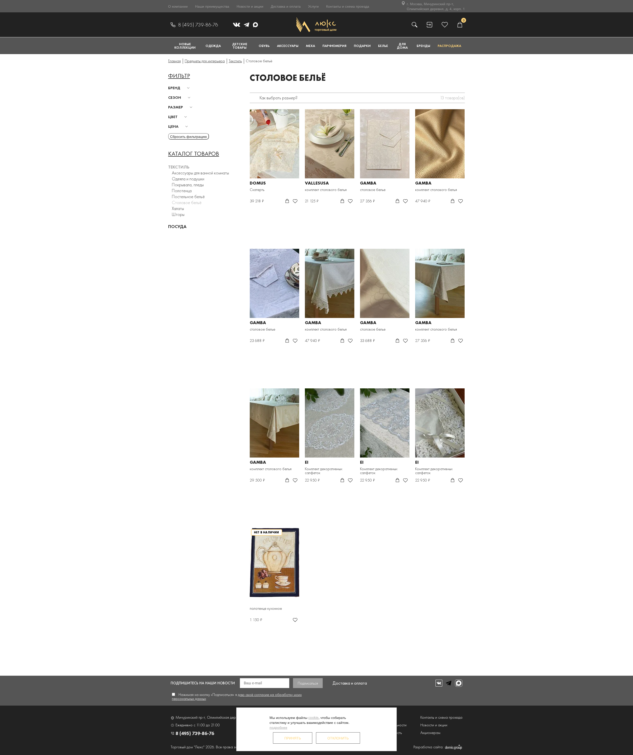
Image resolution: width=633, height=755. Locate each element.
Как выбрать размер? (278, 98)
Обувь (264, 45)
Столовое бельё (187, 202)
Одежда (213, 45)
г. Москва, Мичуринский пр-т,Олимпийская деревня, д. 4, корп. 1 (436, 6)
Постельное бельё (188, 196)
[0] (459, 24)
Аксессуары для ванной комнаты (200, 173)
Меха (310, 45)
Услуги (313, 6)
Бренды (423, 45)
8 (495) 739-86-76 (198, 24)
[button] (179, 88)
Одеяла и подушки (188, 179)
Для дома (402, 46)
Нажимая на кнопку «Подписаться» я (237, 696)
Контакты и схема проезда (347, 6)
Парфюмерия (334, 45)
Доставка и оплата (286, 6)
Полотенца (182, 190)
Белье (383, 45)
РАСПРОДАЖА (449, 45)
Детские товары (239, 46)
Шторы (178, 214)
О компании (178, 6)
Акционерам (430, 732)
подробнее (278, 727)
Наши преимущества (212, 6)
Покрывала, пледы (188, 185)
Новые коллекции (185, 46)
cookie (313, 717)
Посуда (177, 226)
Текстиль (178, 167)
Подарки (362, 45)
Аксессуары (287, 45)
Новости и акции (250, 6)
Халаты (178, 208)
